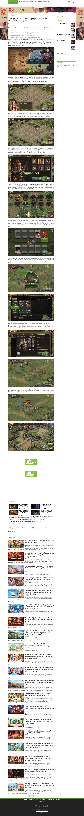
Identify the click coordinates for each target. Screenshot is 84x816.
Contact (43, 812)
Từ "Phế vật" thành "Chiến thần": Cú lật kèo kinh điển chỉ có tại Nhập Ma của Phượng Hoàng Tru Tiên (39, 555)
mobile (16, 527)
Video (37, 799)
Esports (58, 799)
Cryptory (49, 5)
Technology (38, 1)
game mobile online (38, 527)
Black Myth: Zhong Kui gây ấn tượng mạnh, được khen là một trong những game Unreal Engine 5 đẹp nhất (46, 512)
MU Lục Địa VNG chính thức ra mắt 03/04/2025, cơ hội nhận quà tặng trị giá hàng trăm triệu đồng (37, 758)
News (20, 1)
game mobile (20, 527)
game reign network (42, 528)
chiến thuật (31, 527)
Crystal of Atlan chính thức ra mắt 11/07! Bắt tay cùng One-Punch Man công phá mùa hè (39, 708)
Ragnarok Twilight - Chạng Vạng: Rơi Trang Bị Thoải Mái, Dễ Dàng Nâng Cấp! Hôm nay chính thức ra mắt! (39, 606)
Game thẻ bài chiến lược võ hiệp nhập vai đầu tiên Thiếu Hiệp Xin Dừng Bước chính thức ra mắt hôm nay (38, 745)
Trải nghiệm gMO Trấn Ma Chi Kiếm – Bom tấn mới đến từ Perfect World (24, 32)
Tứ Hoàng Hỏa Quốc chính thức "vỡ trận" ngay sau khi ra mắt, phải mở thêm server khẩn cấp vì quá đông (38, 656)
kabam (43, 527)
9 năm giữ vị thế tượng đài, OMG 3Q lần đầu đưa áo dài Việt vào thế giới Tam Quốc (27, 523)
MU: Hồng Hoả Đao (61, 40)
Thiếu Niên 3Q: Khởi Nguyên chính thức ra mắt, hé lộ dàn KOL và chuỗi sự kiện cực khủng (38, 619)
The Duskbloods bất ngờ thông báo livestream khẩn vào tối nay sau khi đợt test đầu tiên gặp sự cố (46, 506)
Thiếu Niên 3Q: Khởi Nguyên (62, 23)
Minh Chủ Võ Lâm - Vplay (62, 28)
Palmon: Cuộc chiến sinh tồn (63, 46)
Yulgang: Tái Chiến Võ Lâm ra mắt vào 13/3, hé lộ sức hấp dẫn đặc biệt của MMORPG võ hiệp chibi (39, 785)
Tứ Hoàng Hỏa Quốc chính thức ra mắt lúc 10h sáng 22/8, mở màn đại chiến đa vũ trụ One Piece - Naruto (38, 669)
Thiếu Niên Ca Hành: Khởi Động (63, 34)
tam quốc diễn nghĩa (18, 528)
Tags (10, 527)
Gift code (25, 1)
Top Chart (46, 1)
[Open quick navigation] (53, 15)
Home (25, 799)
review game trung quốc (26, 528)
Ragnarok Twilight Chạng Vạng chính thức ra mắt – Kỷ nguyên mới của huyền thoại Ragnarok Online (38, 592)
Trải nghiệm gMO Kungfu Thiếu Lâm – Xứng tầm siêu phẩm (22, 35)
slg (33, 527)
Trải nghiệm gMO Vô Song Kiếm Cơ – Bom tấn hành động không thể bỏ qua (25, 37)
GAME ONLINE (26, 5)
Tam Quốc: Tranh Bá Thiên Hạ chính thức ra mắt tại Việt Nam (22, 521)
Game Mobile (43, 799)
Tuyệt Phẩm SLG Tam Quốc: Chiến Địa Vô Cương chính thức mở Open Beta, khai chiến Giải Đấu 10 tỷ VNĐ (38, 632)
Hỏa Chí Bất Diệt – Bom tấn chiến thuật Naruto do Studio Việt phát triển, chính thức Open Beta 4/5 (39, 721)
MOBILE (20, 5)
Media (31, 1)
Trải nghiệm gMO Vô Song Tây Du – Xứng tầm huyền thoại (22, 33)
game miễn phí (11, 528)
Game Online (51, 799)
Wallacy (55, 5)
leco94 (9, 23)
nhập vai (24, 527)
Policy (45, 810)
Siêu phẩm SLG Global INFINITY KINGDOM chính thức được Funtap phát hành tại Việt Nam (39, 568)
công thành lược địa (34, 528)
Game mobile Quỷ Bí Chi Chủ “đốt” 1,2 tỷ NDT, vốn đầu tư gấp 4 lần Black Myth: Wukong (23, 506)
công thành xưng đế (48, 527)
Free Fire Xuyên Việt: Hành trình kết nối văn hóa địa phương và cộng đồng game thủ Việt (39, 682)
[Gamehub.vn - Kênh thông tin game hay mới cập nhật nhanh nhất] (13, 1)
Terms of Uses (40, 810)
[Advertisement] (31, 489)
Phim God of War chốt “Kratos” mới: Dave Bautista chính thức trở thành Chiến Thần (27, 519)
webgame (13, 527)
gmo (27, 527)
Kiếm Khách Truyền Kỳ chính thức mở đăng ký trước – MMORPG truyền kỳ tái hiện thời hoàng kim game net (24, 513)
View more (31, 795)
